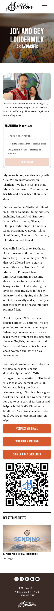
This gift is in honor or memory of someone (24, 152)
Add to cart (27, 162)
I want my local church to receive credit (27, 144)
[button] (44, 7)
